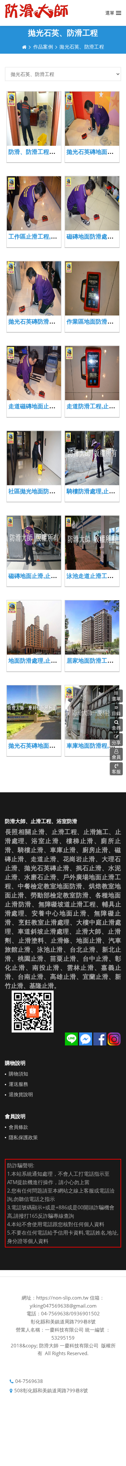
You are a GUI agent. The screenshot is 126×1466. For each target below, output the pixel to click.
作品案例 (43, 46)
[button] (116, 725)
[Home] (24, 47)
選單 (116, 699)
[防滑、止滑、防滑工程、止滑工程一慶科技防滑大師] (36, 10)
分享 (116, 742)
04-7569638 (29, 1381)
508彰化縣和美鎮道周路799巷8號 (51, 1390)
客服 (116, 771)
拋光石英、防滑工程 (81, 46)
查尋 (116, 728)
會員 (116, 757)
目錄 (116, 713)
